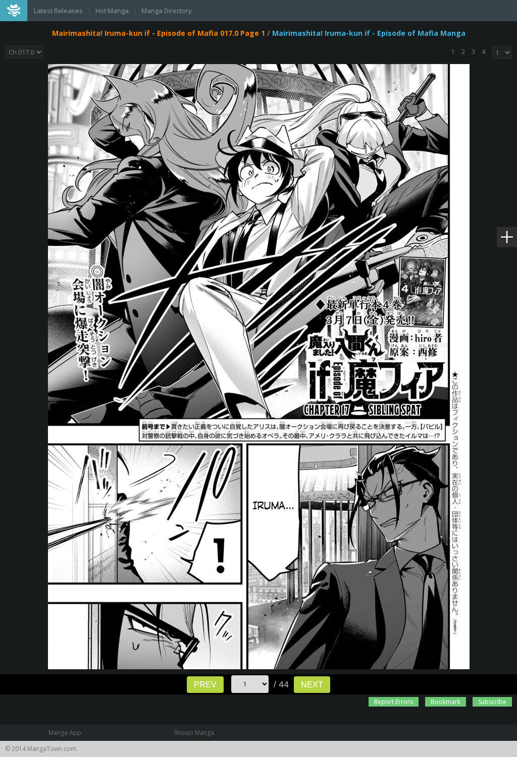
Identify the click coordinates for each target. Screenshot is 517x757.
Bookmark (445, 701)
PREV (205, 684)
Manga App (64, 732)
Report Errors (393, 701)
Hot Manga (112, 10)
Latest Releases (58, 10)
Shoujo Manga (194, 732)
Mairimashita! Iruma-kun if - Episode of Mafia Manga (369, 33)
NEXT (312, 684)
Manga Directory (166, 10)
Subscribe (492, 701)
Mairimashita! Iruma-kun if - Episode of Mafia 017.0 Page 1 (158, 33)
